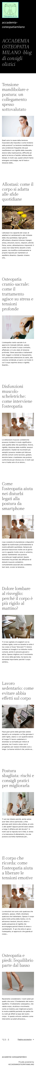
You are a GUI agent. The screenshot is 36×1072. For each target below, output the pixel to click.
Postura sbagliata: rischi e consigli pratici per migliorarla (18, 778)
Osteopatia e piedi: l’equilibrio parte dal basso (17, 960)
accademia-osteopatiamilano (14, 1057)
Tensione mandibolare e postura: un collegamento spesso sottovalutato (15, 97)
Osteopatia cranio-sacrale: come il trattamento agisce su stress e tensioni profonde (17, 294)
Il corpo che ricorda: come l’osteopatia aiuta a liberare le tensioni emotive (17, 868)
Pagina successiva (26, 1039)
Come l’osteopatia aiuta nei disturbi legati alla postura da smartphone (17, 496)
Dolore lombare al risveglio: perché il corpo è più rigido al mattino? (17, 598)
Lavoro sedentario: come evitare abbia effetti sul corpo (18, 691)
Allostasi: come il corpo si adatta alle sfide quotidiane (17, 192)
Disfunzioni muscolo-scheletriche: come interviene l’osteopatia (17, 396)
